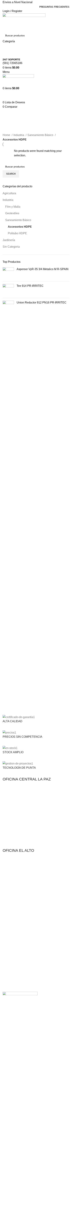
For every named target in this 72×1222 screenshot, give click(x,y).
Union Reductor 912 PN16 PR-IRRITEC (41, 302)
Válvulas (7, 958)
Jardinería (9, 240)
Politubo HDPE (17, 233)
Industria (8, 199)
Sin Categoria (11, 246)
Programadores (11, 946)
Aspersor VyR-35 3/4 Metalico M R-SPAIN (43, 269)
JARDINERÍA (10, 928)
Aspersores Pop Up (13, 934)
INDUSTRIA (9, 967)
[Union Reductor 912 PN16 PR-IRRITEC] (8, 306)
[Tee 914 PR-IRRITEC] (8, 289)
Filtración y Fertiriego (14, 907)
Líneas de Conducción (15, 913)
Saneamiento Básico (18, 220)
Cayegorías (11, 130)
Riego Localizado (12, 952)
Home (7, 135)
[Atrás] (7, 113)
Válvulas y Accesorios (14, 918)
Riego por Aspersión (14, 901)
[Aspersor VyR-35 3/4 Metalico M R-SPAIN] (8, 273)
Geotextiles (12, 213)
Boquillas (8, 940)
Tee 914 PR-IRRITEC (30, 285)
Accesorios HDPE (20, 226)
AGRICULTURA (11, 889)
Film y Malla (12, 206)
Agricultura (9, 193)
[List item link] (36, 816)
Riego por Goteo (12, 895)
